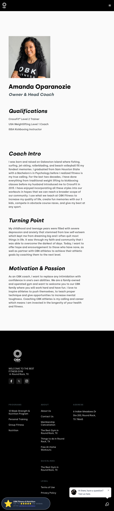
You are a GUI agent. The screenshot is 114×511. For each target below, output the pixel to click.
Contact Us (47, 416)
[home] (4, 5)
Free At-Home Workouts (48, 448)
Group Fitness (16, 425)
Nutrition (13, 430)
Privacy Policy (48, 493)
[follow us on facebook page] (11, 381)
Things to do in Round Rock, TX (52, 440)
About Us (46, 411)
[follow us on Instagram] (26, 381)
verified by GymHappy (27, 506)
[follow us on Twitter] (19, 381)
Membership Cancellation (48, 423)
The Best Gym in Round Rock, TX (50, 432)
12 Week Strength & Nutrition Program (19, 412)
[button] (110, 5)
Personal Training (18, 419)
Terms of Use (48, 487)
